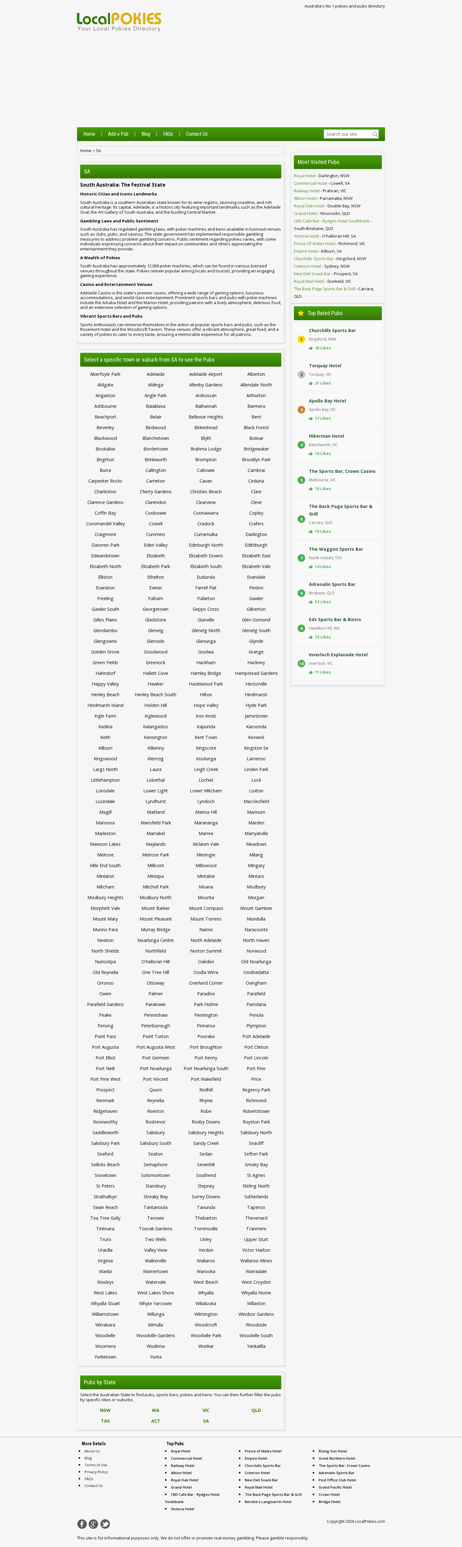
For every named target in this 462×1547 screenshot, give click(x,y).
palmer (155, 994)
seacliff (256, 1143)
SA (98, 150)
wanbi (105, 1271)
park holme (206, 1004)
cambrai (256, 470)
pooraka (206, 1036)
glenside (155, 641)
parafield (256, 994)
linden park (256, 769)
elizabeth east (256, 556)
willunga (155, 1314)
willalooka (205, 1303)
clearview (206, 502)
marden (256, 823)
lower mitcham (206, 791)
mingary (256, 865)
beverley (105, 427)
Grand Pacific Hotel (335, 1487)
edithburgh (256, 545)
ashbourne (105, 406)
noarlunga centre (155, 940)
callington (156, 470)
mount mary (105, 919)
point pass (105, 1036)
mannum (256, 812)
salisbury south (155, 1143)
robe (206, 1111)
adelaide (156, 374)
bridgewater (256, 449)
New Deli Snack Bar (261, 1480)
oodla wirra (206, 972)
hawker (155, 684)
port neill (105, 1068)
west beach (206, 1282)
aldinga (155, 385)
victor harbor (256, 1250)
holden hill (155, 705)
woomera (105, 1346)
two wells (155, 1239)
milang (256, 855)
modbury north (156, 897)
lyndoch (206, 801)
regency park (256, 1090)
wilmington (205, 1314)
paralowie (156, 1004)
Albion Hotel (181, 1472)
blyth (206, 438)
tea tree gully (105, 1218)
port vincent (155, 1079)
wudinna (156, 1346)
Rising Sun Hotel (333, 1451)
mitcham (105, 887)
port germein (155, 1058)
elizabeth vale (256, 566)
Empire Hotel (256, 1458)
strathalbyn (105, 1197)
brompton (206, 459)
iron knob (206, 716)
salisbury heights (206, 1132)
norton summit (206, 951)
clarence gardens (105, 502)
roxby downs (206, 1122)
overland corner (206, 983)
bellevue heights (206, 417)
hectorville (256, 684)
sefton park (256, 1154)
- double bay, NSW (327, 206)
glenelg (155, 630)
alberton (256, 374)
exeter (155, 588)
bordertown (155, 449)
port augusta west (155, 1047)
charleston (105, 492)
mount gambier (256, 908)
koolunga (206, 759)
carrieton (155, 481)
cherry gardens (156, 492)
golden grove (105, 652)
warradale (256, 1271)
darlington (256, 534)
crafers (256, 524)
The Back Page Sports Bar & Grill (273, 1494)
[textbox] (351, 134)
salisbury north (256, 1132)
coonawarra (205, 513)
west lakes (105, 1293)
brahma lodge (206, 449)
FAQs (168, 134)
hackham (206, 662)
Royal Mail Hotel (258, 1487)
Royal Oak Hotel (184, 1480)
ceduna (256, 481)
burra (105, 470)
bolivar (256, 438)
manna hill (206, 812)
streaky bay (156, 1197)
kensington (155, 737)
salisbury (155, 1132)
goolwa (206, 652)
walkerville (155, 1261)
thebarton (206, 1218)
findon (256, 588)
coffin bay (105, 513)
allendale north (256, 385)
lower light (155, 791)
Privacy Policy (96, 1471)
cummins (155, 534)
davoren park (105, 545)
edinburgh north (206, 545)
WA (155, 1410)
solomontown (155, 1175)
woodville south (256, 1335)
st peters (105, 1186)
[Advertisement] (231, 80)
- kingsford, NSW (330, 258)
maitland (156, 812)
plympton (256, 1026)
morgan (256, 897)
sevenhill (206, 1164)
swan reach (105, 1207)
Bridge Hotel (329, 1501)
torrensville (206, 1229)
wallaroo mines (256, 1261)
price (256, 1079)
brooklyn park (256, 459)
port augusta (105, 1047)
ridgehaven (105, 1111)
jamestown (256, 716)
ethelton (155, 577)
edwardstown (105, 556)
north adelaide (206, 940)
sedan (206, 1154)
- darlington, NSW (321, 175)
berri (256, 417)
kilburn (105, 748)
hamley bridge (205, 673)
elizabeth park (155, 566)
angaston (105, 395)
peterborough (155, 1026)
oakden (206, 962)
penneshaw (156, 1015)
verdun (206, 1250)
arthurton (256, 395)
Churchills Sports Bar (263, 1465)
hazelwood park (206, 684)
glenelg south (256, 630)
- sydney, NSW (322, 266)
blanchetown (155, 438)
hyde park (256, 705)
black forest (256, 427)
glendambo (105, 630)
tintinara (105, 1229)
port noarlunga (156, 1068)
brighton (105, 459)
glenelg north (206, 630)
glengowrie (105, 641)
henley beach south (155, 694)
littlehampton (105, 780)
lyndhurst (156, 801)
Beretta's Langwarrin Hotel (268, 1501)
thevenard (256, 1218)
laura (156, 769)
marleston (105, 833)
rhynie (206, 1100)
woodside (256, 1325)
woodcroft (206, 1325)
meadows (256, 844)
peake (105, 1015)
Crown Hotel (329, 1494)
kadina (105, 727)
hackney (256, 662)
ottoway (155, 983)
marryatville (256, 833)
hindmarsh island (105, 705)
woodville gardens (155, 1335)
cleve (256, 502)
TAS (105, 1421)
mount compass (206, 908)
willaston (256, 1303)
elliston (105, 577)
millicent (155, 865)
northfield (155, 951)
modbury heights (105, 897)
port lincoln (256, 1058)
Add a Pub (118, 134)
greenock (155, 662)
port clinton (256, 1047)
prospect (105, 1090)
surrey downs (206, 1197)
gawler (256, 598)
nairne (206, 929)
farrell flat (206, 588)
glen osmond (256, 620)
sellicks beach (105, 1164)
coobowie (155, 513)
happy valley (105, 684)
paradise (206, 994)
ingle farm (105, 716)
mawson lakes (105, 844)
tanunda (206, 1207)
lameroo (256, 759)
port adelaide (256, 1036)
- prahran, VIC (320, 191)
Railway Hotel (182, 1465)
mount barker (155, 908)
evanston (105, 588)
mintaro (256, 876)
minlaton (105, 876)
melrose (105, 855)
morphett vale (105, 908)
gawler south (105, 609)
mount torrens (206, 919)
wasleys (105, 1282)
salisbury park (105, 1143)
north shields (105, 951)
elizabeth (155, 556)
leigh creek (206, 769)
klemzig (155, 759)
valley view (155, 1250)
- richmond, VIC (329, 243)
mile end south (105, 865)
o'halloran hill (155, 962)
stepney (206, 1186)
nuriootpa (105, 962)
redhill (206, 1090)
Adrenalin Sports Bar (337, 1472)
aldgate (105, 385)
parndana (256, 1004)
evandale (256, 577)
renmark (105, 1100)
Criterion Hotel (257, 1472)
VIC (205, 1410)
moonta (206, 897)
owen (105, 994)
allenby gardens (206, 385)
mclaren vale (206, 844)
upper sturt (256, 1239)
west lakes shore (155, 1293)
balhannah (206, 406)
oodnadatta (256, 972)
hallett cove (155, 673)
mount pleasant (156, 919)
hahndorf (105, 673)
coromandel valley (105, 524)
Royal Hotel (180, 1451)
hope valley (206, 705)
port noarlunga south (206, 1068)
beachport (105, 417)
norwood (256, 951)
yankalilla (256, 1346)
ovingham (256, 983)
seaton (155, 1154)
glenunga (206, 641)
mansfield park (155, 823)
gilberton (256, 609)
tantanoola (156, 1207)
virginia (105, 1261)
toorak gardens (156, 1229)
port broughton (206, 1047)
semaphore (156, 1164)
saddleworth (105, 1132)
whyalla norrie (256, 1293)
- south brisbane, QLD (333, 224)
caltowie (206, 470)
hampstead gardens (256, 673)
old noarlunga (256, 962)
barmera (256, 406)
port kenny (206, 1058)
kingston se (256, 748)
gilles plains (105, 620)
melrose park (155, 855)
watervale (156, 1282)
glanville (206, 620)
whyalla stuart (105, 1303)
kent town (206, 737)
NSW (105, 1410)
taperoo (256, 1207)
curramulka (205, 534)
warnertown (155, 1271)
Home (89, 134)
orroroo (105, 983)
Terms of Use (96, 1464)
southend (206, 1175)
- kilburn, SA (318, 251)
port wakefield (206, 1079)
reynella (155, 1100)
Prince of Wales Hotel (263, 1451)
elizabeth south (206, 566)
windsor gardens (256, 1314)
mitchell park (156, 887)
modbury (256, 887)
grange (256, 652)
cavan (206, 481)
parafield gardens (105, 1004)
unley (206, 1239)
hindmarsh (256, 694)
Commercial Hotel (186, 1458)
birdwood (156, 427)
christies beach (206, 492)
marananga (206, 823)
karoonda (256, 727)
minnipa (155, 876)
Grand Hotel (181, 1487)
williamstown (105, 1314)
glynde (256, 641)
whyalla (206, 1293)
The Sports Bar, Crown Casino (344, 1465)
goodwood (156, 652)
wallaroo (206, 1261)
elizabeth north (105, 566)
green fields (105, 662)
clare (256, 492)
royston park (256, 1122)
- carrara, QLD (334, 292)
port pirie (256, 1068)
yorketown (105, 1357)
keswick (256, 737)
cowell (155, 524)
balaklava (155, 406)
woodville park (206, 1335)
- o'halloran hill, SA (325, 236)
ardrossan (206, 395)
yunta (156, 1357)
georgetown (155, 609)
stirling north (256, 1186)
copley (256, 513)
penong (105, 1026)
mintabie (206, 876)
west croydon (256, 1282)
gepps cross (206, 609)
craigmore (105, 534)
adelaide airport (206, 374)
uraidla (105, 1250)
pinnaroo (206, 1026)
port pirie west (105, 1079)
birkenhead (205, 427)
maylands (156, 844)
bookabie (105, 449)
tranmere (256, 1229)
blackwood (105, 438)
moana (206, 887)
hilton (206, 694)
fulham (155, 598)
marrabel (155, 833)
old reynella (105, 972)
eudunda (206, 577)
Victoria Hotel (182, 1508)
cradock (205, 524)
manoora (105, 823)
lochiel (206, 780)
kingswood (105, 759)
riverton (155, 1111)
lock (256, 780)
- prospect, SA (326, 273)
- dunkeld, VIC (322, 281)
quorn (155, 1090)
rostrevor (156, 1122)
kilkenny (155, 748)
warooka (206, 1271)
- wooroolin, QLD (322, 213)
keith (105, 737)
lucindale (105, 801)
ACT (155, 1421)
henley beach (105, 694)
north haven (256, 940)
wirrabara (105, 1325)
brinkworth (156, 459)
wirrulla (155, 1325)
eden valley (156, 545)
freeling (105, 598)
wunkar (206, 1346)
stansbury (156, 1186)
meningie (205, 855)
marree (206, 833)
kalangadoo (155, 727)
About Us (92, 1451)
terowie (155, 1218)
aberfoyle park (105, 374)
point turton (156, 1036)
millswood (206, 865)
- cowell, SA (322, 183)
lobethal (155, 780)
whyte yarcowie (155, 1303)
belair (156, 417)
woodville (105, 1335)
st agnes (256, 1175)
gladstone (155, 620)
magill (105, 812)
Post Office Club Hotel (337, 1480)
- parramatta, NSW (323, 198)
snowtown (105, 1175)
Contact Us (197, 134)
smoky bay (256, 1164)
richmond (256, 1100)
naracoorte (256, 929)
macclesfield (256, 801)
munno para (105, 929)
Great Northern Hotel (337, 1458)
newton (105, 940)
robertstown (256, 1111)
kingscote (206, 748)
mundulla (256, 919)
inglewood (156, 716)
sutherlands (256, 1197)
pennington (206, 1015)
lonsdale (105, 791)
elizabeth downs (206, 556)
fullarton (206, 598)
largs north (105, 769)
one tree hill (155, 972)
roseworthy (105, 1122)
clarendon (155, 502)
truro (105, 1239)
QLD (256, 1410)
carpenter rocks (105, 481)
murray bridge (155, 929)
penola (256, 1015)
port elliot (105, 1058)
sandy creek (206, 1143)
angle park (156, 395)
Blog (145, 134)
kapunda (206, 727)
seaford (105, 1154)
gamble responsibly (289, 1538)
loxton (256, 791)
